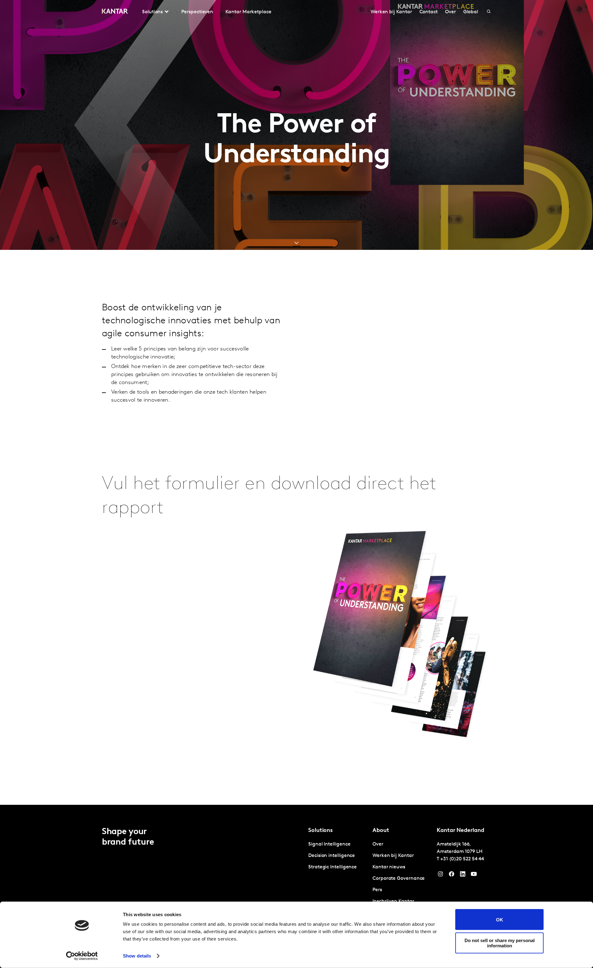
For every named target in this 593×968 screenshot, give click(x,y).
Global (470, 12)
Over (450, 12)
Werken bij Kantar (391, 12)
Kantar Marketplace (248, 12)
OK (499, 919)
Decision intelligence (331, 855)
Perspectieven (197, 12)
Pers (377, 889)
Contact (428, 12)
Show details (137, 955)
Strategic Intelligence (332, 867)
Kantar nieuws (388, 867)
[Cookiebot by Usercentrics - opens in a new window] (82, 956)
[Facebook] (451, 875)
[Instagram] (440, 875)
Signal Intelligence (329, 844)
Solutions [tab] (152, 12)
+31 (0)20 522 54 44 (462, 859)
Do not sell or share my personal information (500, 942)
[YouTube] (462, 875)
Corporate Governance (398, 878)
